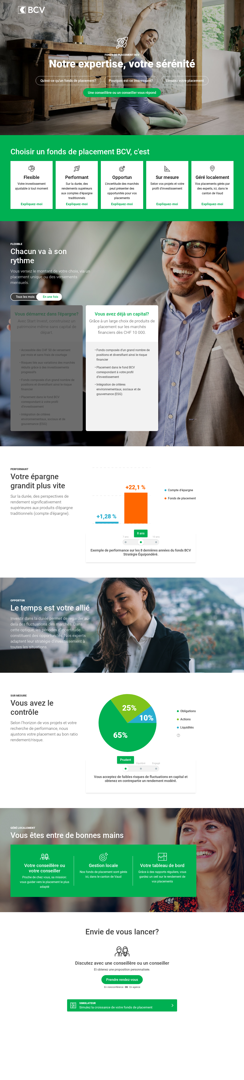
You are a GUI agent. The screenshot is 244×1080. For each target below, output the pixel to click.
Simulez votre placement (184, 81)
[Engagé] (156, 769)
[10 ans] (156, 542)
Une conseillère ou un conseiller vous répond (122, 93)
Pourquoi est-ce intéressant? (131, 81)
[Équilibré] (141, 769)
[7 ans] (126, 542)
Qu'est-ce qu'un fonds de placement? (68, 81)
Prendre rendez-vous (122, 980)
